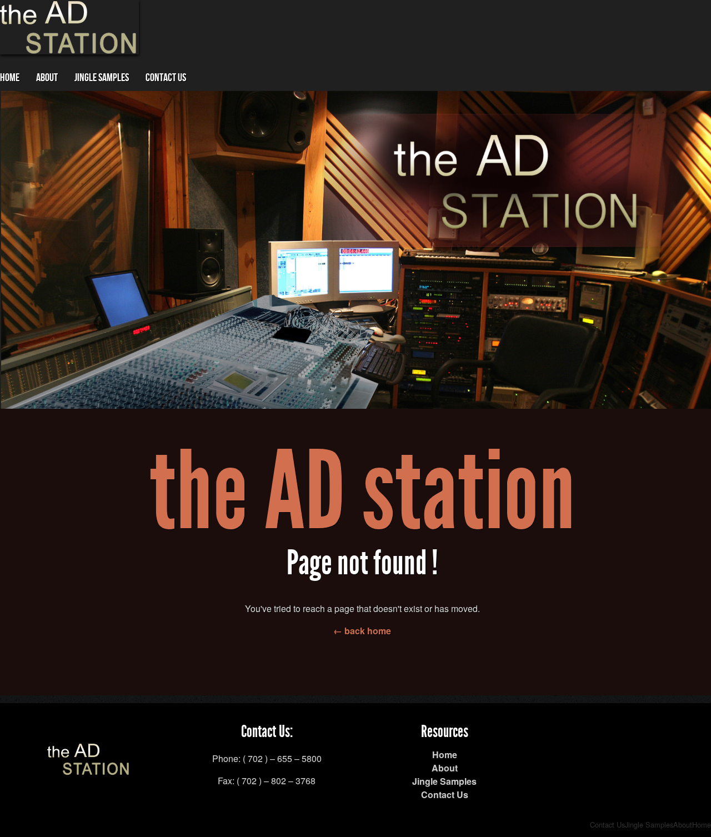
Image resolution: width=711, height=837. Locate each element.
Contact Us (166, 77)
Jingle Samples (101, 77)
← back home (362, 630)
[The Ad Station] (89, 768)
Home (9, 77)
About (47, 77)
